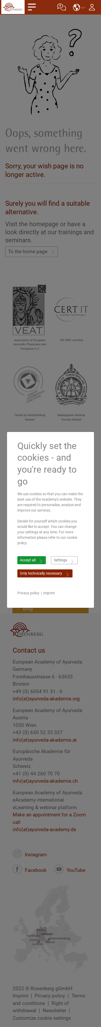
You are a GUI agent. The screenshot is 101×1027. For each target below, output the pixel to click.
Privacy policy (28, 593)
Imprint (49, 593)
